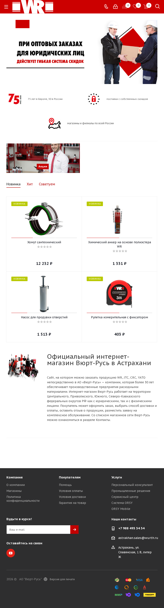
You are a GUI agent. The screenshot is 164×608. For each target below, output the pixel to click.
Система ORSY (122, 503)
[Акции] (43, 158)
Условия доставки (72, 497)
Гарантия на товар (72, 503)
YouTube (10, 553)
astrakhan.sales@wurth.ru (138, 538)
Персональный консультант (132, 485)
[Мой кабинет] (115, 7)
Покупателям (70, 477)
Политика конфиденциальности (23, 499)
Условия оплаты (71, 491)
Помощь (65, 485)
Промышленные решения (130, 491)
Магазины (14, 491)
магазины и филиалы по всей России (90, 123)
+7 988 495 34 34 (131, 528)
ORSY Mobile (120, 509)
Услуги (116, 477)
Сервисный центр (124, 497)
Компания (14, 477)
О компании (15, 485)
